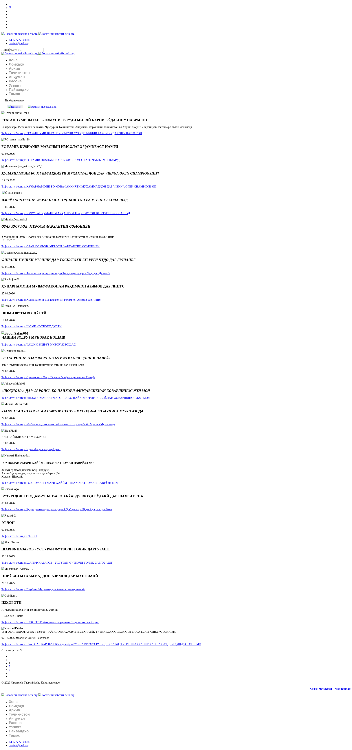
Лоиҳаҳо (16, 64)
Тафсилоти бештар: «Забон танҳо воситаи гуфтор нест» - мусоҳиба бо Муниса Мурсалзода (58, 424)
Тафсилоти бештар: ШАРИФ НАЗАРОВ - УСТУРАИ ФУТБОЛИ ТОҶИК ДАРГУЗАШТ (57, 562)
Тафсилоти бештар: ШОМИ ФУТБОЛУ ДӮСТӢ (31, 326)
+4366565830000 (19, 40)
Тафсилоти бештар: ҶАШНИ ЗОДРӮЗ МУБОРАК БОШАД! (38, 344)
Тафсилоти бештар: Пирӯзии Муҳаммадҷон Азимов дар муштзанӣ (43, 589)
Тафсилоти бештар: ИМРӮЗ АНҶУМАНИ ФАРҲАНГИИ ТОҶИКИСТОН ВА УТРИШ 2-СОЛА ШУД (65, 213)
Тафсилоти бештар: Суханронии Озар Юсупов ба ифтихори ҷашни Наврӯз (48, 377)
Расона (15, 81)
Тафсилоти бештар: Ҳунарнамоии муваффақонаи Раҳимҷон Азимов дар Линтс (50, 299)
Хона (13, 60)
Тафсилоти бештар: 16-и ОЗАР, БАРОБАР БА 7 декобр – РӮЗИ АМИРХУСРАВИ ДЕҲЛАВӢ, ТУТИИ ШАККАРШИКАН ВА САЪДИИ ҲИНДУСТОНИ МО (101, 644)
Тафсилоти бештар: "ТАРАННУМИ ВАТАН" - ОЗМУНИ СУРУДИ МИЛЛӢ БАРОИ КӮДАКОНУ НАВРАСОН (71, 133)
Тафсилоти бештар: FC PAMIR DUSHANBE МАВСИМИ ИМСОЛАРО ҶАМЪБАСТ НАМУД (60, 159)
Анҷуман (17, 77)
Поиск (5, 49)
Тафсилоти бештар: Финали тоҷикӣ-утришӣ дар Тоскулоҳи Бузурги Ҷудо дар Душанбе (55, 273)
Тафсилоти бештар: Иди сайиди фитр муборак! (30, 449)
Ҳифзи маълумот (321, 688)
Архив (14, 68)
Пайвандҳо (19, 90)
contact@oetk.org (19, 43)
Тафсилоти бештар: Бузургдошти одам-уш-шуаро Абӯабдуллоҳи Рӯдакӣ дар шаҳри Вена (56, 509)
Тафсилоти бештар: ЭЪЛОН (19, 536)
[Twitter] (10, 7)
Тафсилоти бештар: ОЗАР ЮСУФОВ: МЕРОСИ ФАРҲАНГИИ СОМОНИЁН (50, 246)
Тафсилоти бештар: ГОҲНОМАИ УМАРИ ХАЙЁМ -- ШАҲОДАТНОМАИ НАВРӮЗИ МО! (59, 482)
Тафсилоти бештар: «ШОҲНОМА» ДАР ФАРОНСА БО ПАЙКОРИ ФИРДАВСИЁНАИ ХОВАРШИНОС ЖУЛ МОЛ (75, 397)
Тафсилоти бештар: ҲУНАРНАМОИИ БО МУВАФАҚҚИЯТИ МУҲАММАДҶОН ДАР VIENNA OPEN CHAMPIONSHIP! (79, 186)
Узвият (15, 85)
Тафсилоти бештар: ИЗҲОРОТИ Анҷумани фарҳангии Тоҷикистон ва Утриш (50, 622)
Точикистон (19, 73)
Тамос (14, 94)
